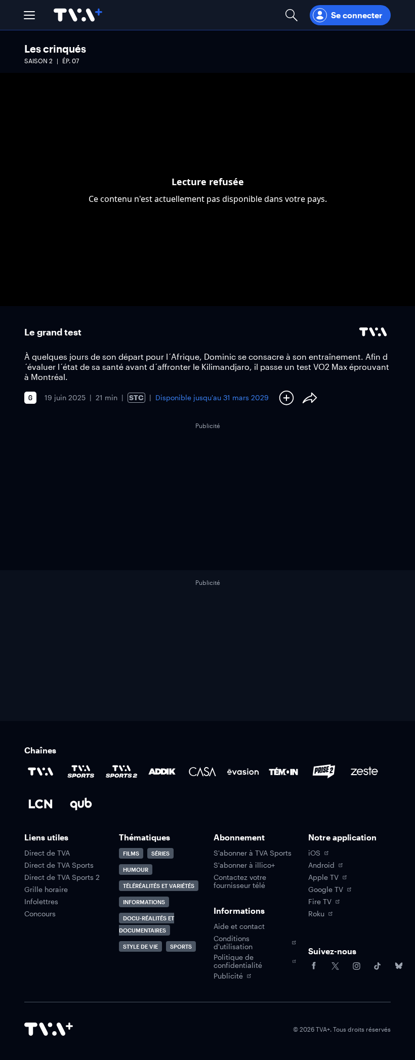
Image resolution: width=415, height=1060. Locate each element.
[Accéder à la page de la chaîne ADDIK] (162, 771)
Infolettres (41, 902)
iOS (314, 853)
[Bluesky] (398, 965)
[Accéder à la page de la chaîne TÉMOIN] (283, 771)
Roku (316, 914)
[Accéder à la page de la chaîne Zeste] (364, 771)
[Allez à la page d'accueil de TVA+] (78, 15)
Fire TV (319, 902)
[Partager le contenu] (309, 397)
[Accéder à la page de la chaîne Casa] (202, 771)
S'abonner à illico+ (244, 865)
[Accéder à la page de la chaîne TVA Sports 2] (121, 771)
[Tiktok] (377, 965)
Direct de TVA (47, 853)
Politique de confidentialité (238, 961)
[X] (335, 965)
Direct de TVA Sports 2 (62, 877)
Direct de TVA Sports (59, 865)
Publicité (228, 976)
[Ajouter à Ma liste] (286, 397)
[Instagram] (356, 965)
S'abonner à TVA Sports (253, 853)
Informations (144, 902)
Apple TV (323, 877)
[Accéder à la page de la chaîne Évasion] (243, 771)
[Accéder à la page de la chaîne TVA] (40, 771)
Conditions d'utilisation (233, 943)
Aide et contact (239, 926)
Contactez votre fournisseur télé (240, 881)
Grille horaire (46, 889)
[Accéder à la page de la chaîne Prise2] (324, 771)
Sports (181, 946)
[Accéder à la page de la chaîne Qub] (81, 804)
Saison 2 (38, 60)
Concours (40, 914)
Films (131, 853)
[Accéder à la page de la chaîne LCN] (40, 804)
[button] (29, 15)
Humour (135, 869)
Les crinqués (55, 49)
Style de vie (140, 946)
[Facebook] (313, 965)
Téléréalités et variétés (158, 885)
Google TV (325, 889)
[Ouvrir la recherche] (291, 15)
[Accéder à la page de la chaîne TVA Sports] (81, 771)
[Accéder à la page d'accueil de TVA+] (48, 1029)
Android (321, 865)
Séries (160, 853)
